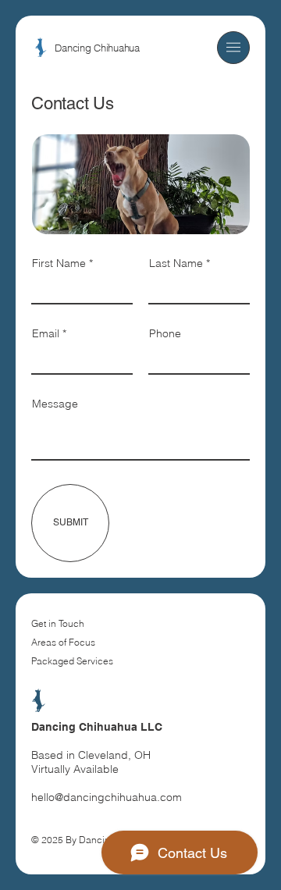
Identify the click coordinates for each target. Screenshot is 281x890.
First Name (59, 263)
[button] (233, 47)
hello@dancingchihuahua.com (106, 797)
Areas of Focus (63, 642)
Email (45, 333)
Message (55, 403)
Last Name (176, 263)
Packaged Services (72, 661)
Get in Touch (57, 623)
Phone (165, 333)
